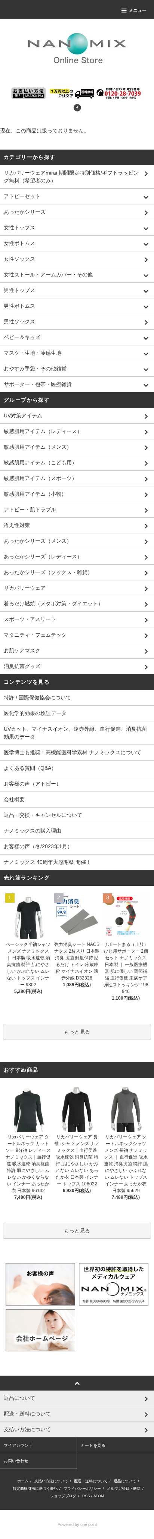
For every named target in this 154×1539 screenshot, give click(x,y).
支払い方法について (51, 1481)
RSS (86, 1496)
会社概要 (14, 799)
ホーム (22, 1481)
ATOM (98, 1496)
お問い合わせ (16, 1460)
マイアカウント (18, 1445)
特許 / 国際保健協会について (37, 697)
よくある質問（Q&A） (30, 768)
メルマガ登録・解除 (124, 1488)
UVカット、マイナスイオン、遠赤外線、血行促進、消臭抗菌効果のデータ (75, 733)
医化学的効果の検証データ (35, 713)
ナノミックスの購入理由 (32, 831)
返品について (125, 1481)
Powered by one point (77, 1524)
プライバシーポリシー (82, 1488)
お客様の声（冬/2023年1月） (38, 846)
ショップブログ (63, 1496)
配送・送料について (91, 1481)
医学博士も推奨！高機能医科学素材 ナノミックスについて (72, 752)
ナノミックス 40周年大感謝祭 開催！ (47, 862)
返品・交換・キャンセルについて (43, 815)
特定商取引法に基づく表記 (35, 1488)
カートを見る (93, 1445)
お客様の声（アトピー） (32, 784)
